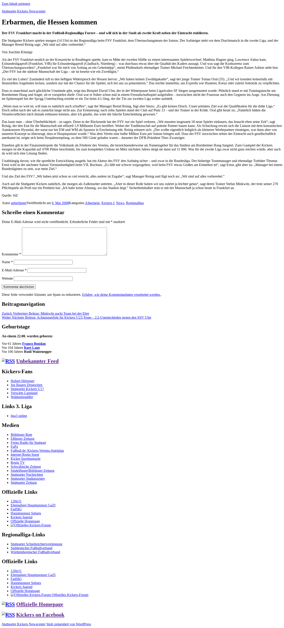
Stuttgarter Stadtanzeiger (28, 478)
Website (7, 278)
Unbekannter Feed (37, 361)
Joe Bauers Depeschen (26, 385)
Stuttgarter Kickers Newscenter (23, 11)
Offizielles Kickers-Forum (69, 595)
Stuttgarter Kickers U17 (27, 389)
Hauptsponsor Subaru (26, 513)
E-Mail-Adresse (14, 270)
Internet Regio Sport (25, 454)
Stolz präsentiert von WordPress (68, 624)
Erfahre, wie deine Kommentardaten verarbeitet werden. (121, 294)
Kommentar (11, 254)
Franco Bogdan (34, 344)
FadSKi (16, 509)
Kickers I (107, 203)
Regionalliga (135, 203)
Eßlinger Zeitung (22, 438)
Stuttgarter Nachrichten (27, 474)
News (120, 203)
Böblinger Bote (21, 434)
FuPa (14, 446)
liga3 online (19, 416)
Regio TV (18, 462)
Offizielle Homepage (25, 521)
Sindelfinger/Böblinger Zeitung (32, 470)
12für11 (16, 501)
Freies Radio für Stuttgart (28, 442)
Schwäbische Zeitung (26, 466)
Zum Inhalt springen (16, 4)
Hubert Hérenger (22, 381)
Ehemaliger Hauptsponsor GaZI (33, 505)
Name (7, 262)
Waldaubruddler (22, 397)
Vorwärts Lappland (24, 393)
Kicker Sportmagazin (25, 458)
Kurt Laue (32, 348)
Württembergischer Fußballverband (35, 552)
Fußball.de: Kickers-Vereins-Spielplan (37, 450)
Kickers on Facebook (40, 615)
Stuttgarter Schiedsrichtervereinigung (36, 544)
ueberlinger (19, 203)
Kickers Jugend (21, 517)
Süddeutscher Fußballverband (31, 548)
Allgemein (92, 203)
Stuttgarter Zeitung (24, 482)
